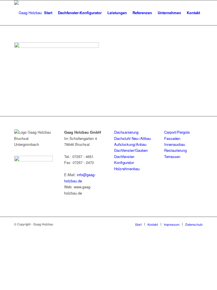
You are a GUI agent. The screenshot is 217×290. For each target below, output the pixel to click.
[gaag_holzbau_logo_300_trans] (28, 12)
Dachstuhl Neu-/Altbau (132, 138)
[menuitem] (48, 12)
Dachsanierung (126, 132)
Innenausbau (174, 144)
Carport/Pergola (177, 132)
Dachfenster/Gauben (131, 150)
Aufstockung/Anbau (130, 144)
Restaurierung (175, 150)
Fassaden (172, 138)
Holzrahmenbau (127, 168)
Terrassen (172, 156)
